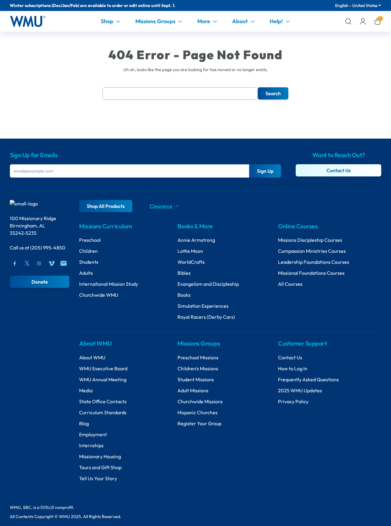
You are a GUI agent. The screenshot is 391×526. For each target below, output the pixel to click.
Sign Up (265, 171)
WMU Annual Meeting (102, 379)
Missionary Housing (100, 456)
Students (88, 262)
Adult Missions (192, 390)
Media (86, 390)
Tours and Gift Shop (100, 467)
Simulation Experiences (202, 306)
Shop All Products (106, 206)
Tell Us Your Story (98, 478)
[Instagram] (39, 263)
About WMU (92, 357)
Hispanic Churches (197, 412)
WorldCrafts (191, 262)
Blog (84, 423)
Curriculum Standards (102, 412)
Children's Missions (197, 368)
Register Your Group (199, 423)
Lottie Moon (190, 251)
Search (273, 93)
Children (88, 251)
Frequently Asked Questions (308, 379)
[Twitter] (27, 263)
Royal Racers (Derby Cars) (206, 317)
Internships (91, 445)
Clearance (161, 206)
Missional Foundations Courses (311, 273)
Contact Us (339, 170)
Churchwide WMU (98, 295)
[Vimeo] (51, 263)
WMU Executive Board (103, 368)
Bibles (184, 273)
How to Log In (292, 368)
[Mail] (63, 263)
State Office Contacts (102, 401)
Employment (93, 434)
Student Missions (195, 379)
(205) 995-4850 (47, 248)
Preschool (90, 240)
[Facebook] (15, 263)
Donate (39, 282)
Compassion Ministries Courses (312, 251)
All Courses (290, 284)
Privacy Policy (293, 401)
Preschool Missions (197, 357)
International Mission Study (108, 284)
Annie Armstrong (196, 240)
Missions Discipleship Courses (310, 240)
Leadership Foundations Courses (313, 262)
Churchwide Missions (200, 401)
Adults (86, 273)
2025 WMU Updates (300, 390)
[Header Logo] (28, 21)
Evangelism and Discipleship (208, 284)
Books (184, 295)
